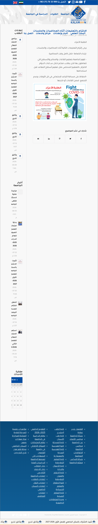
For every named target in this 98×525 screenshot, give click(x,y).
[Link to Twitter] (69, 2)
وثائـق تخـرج (47, 522)
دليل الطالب (39, 466)
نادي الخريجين (20, 453)
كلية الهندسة (58, 446)
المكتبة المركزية (19, 436)
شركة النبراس (76, 459)
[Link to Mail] (77, 2)
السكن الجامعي (19, 446)
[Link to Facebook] (85, 2)
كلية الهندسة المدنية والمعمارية (58, 452)
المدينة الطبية (20, 433)
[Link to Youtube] (81, 2)
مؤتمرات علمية (19, 429)
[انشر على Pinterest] (59, 139)
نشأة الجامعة (76, 436)
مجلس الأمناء (76, 439)
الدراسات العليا (38, 463)
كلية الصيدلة (58, 443)
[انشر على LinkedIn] (49, 139)
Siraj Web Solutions (58, 515)
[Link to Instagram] (73, 2)
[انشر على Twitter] (70, 139)
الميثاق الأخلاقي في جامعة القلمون (38, 449)
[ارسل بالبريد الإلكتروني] (38, 139)
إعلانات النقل (39, 483)
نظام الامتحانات (38, 443)
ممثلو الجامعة (76, 463)
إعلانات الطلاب (38, 479)
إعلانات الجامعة (38, 476)
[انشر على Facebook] (81, 139)
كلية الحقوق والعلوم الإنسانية (58, 486)
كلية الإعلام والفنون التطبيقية (59, 476)
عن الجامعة (77, 443)
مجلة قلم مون (19, 449)
